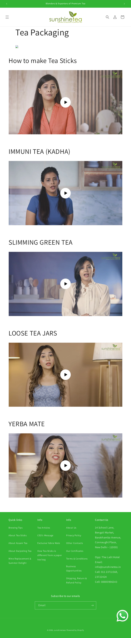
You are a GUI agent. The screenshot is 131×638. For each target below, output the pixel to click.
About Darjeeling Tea (20, 550)
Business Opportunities (74, 568)
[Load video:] (65, 102)
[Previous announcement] (6, 4)
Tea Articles (43, 527)
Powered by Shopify (75, 630)
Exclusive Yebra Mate (48, 543)
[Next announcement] (124, 4)
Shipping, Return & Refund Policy (76, 580)
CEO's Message (45, 535)
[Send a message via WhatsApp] (122, 616)
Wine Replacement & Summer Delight (20, 560)
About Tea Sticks (18, 535)
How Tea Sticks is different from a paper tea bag (49, 555)
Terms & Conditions (77, 558)
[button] (7, 17)
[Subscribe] (92, 605)
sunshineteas (60, 630)
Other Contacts (74, 543)
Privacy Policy (73, 535)
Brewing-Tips (16, 527)
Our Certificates (74, 550)
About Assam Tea (18, 543)
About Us (71, 527)
